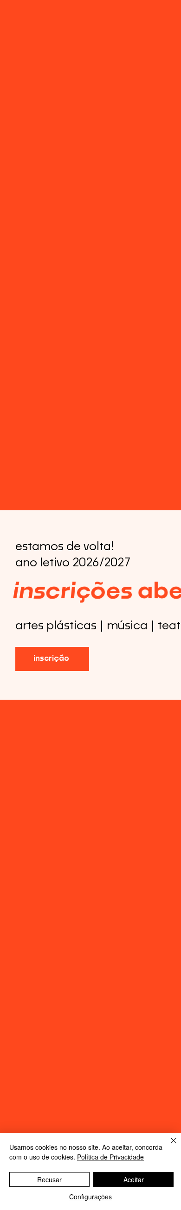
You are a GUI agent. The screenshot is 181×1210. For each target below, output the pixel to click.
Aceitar (133, 1179)
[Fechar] (168, 1146)
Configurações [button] (90, 1196)
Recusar (49, 1179)
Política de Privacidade (110, 1156)
